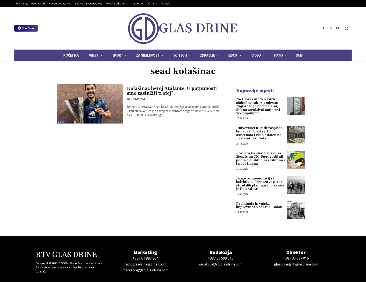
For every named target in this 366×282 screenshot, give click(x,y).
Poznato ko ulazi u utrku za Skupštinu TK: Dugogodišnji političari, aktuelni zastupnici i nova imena (260, 158)
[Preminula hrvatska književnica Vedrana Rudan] (296, 210)
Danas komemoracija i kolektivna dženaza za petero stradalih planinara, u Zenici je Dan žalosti (260, 183)
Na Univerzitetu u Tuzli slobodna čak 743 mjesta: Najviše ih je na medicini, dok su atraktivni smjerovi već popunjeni (258, 106)
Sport (61, 122)
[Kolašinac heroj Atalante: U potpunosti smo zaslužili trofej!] (90, 104)
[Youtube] (337, 28)
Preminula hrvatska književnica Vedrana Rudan (259, 205)
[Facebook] (323, 28)
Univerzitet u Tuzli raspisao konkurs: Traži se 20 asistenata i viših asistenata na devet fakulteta (259, 133)
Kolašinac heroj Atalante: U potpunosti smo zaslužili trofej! (172, 91)
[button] (346, 28)
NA (128, 99)
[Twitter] (330, 28)
